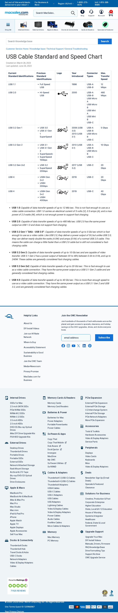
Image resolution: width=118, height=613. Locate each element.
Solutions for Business (97, 493)
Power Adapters (55, 421)
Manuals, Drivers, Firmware (97, 544)
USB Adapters (54, 502)
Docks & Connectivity (21, 540)
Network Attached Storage (22, 465)
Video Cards (90, 456)
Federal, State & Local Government (95, 524)
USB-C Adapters (55, 495)
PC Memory (53, 540)
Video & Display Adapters (21, 563)
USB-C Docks (16, 556)
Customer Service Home (17, 49)
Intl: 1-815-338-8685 (102, 3)
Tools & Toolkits (92, 431)
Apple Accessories (18, 531)
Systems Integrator (94, 516)
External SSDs (16, 462)
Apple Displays (16, 527)
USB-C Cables (54, 491)
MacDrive (52, 456)
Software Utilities (56, 463)
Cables (13, 566)
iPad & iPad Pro (17, 514)
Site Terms (10, 607)
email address (71, 337)
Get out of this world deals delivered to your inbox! (17, 3)
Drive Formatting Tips (95, 551)
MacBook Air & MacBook (21, 496)
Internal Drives (18, 397)
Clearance (90, 487)
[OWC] (16, 13)
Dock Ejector (53, 449)
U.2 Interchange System (96, 410)
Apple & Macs (17, 487)
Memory (52, 532)
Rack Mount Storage (19, 469)
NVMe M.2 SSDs (17, 413)
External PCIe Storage (95, 406)
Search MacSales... (45, 13)
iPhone (13, 517)
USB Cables (53, 498)
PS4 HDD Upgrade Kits (20, 437)
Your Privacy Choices (14, 611)
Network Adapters (18, 559)
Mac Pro (14, 503)
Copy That (52, 439)
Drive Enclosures (17, 482)
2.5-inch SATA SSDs (19, 406)
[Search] (73, 13)
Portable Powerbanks (57, 424)
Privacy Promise (31, 371)
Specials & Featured (94, 484)
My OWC (51, 460)
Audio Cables (54, 519)
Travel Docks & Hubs (19, 552)
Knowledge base (37, 49)
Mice (87, 463)
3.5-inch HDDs (16, 420)
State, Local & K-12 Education (98, 509)
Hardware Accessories (95, 435)
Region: (65, 3)
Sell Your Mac (16, 534)
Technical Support (55, 49)
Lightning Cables (55, 505)
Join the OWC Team (33, 361)
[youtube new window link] (73, 346)
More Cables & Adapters (59, 526)
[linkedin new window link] (84, 345)
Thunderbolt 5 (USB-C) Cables (61, 478)
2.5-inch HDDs (16, 424)
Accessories (92, 426)
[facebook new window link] (63, 346)
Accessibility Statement (35, 347)
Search (105, 41)
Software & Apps (57, 434)
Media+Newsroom (32, 366)
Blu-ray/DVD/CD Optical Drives (21, 477)
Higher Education (93, 506)
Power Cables (54, 428)
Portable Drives (17, 455)
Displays (89, 453)
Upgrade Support (94, 531)
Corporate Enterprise (95, 502)
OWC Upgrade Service (95, 557)
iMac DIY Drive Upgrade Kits (22, 433)
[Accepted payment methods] (90, 607)
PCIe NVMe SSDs (18, 410)
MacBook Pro (16, 493)
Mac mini (14, 510)
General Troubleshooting (76, 49)
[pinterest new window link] (90, 345)
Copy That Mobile (56, 442)
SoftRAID (52, 467)
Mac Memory (54, 537)
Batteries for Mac (56, 418)
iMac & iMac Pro (17, 500)
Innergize (52, 453)
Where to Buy (30, 342)
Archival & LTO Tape (19, 472)
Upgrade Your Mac (93, 537)
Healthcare (90, 519)
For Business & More (41, 3)
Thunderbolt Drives (19, 451)
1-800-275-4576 (82, 3)
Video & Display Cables (58, 509)
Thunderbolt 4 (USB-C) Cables (61, 481)
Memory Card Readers (58, 406)
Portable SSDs (16, 458)
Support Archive (92, 554)
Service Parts (91, 442)
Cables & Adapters (57, 472)
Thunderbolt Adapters (58, 485)
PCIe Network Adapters (96, 417)
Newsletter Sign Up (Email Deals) (97, 479)
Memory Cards (54, 403)
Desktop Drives (17, 448)
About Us (28, 323)
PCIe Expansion (93, 397)
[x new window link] (79, 345)
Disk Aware (53, 446)
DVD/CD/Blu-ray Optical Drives (21, 428)
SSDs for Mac (16, 403)
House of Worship (93, 512)
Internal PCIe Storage (95, 413)
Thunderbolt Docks (18, 545)
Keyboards (90, 460)
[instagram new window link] (68, 345)
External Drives (18, 442)
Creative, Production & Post (97, 499)
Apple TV (14, 524)
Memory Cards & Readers (61, 397)
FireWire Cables (55, 522)
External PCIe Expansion (96, 403)
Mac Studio (15, 507)
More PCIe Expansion (95, 420)
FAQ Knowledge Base (95, 547)
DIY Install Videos (31, 328)
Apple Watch (16, 520)
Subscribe (104, 337)
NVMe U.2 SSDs (17, 417)
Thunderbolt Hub (17, 549)
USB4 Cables (53, 488)
